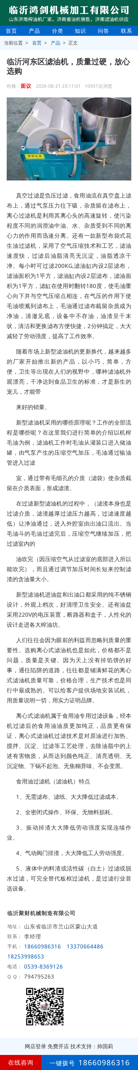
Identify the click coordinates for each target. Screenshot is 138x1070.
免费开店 (58, 1046)
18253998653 (25, 956)
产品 (34, 30)
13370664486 (85, 946)
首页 (11, 30)
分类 (57, 30)
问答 (103, 30)
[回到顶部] (129, 1044)
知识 (80, 30)
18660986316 (42, 946)
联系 (126, 30)
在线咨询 (20, 1062)
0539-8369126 (44, 966)
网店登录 (35, 1046)
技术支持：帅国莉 (91, 1046)
